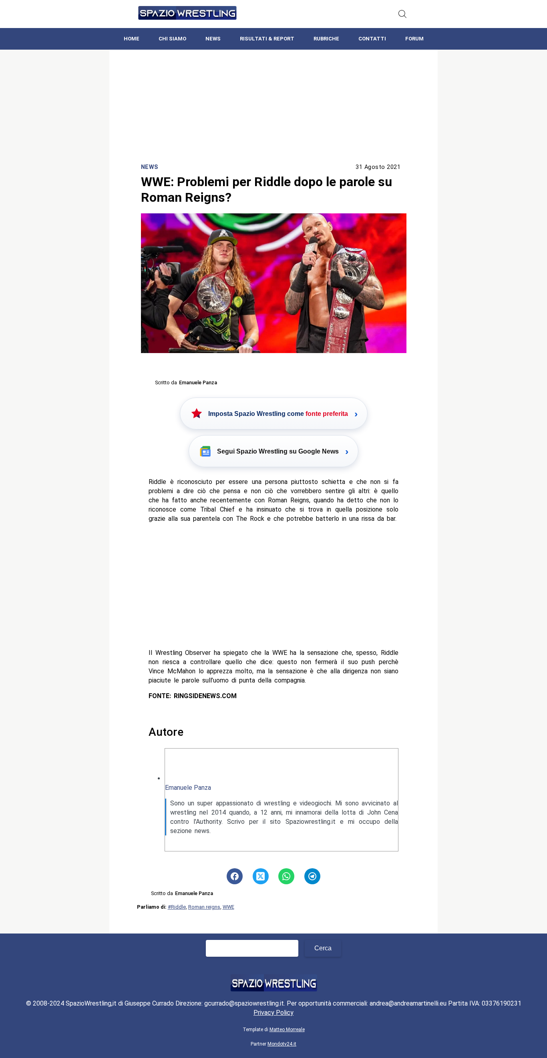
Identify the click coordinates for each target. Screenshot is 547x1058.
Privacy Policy (273, 1012)
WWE (228, 907)
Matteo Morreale (287, 1029)
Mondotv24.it (281, 1044)
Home (131, 39)
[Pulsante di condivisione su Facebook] (235, 876)
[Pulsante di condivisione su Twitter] (261, 876)
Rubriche (326, 39)
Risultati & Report (267, 39)
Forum (414, 39)
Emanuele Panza (188, 787)
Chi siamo (172, 39)
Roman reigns (204, 907)
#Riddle (177, 907)
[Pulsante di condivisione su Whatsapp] (286, 876)
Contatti (372, 39)
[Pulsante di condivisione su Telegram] (312, 876)
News (213, 39)
